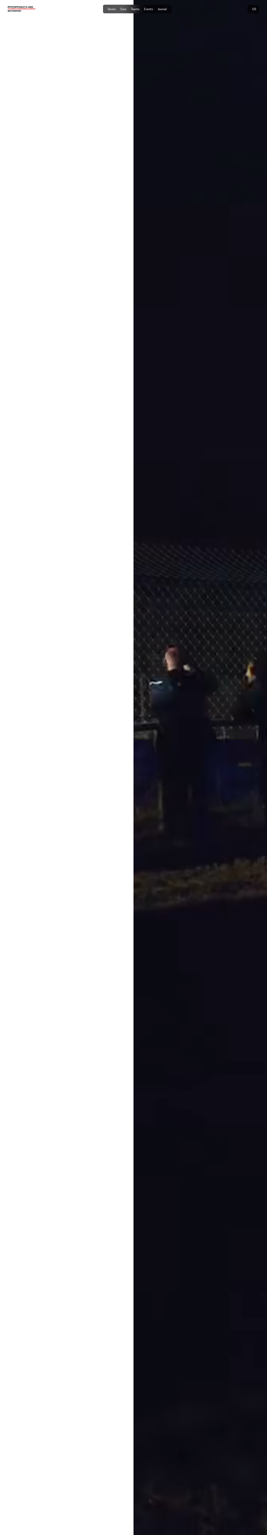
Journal (162, 9)
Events (148, 9)
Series (112, 9)
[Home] (22, 9)
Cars (123, 9)
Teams (135, 9)
